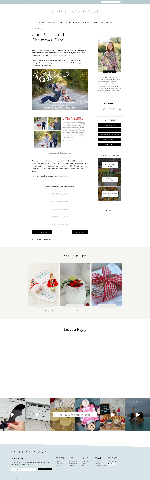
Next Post (80, 232)
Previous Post (41, 232)
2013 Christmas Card (60, 209)
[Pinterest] (34, 1)
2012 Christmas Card (60, 217)
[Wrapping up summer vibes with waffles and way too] (112, 414)
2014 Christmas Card (60, 201)
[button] (109, 125)
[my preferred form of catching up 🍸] (62, 414)
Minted (65, 161)
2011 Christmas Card (60, 224)
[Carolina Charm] (75, 11)
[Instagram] (30, 1)
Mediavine (36, 478)
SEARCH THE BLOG (110, 103)
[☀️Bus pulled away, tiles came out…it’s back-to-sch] (87, 414)
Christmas (47, 239)
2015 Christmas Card (60, 194)
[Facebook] (37, 1)
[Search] (119, 109)
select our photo (62, 176)
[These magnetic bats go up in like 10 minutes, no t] (37, 414)
